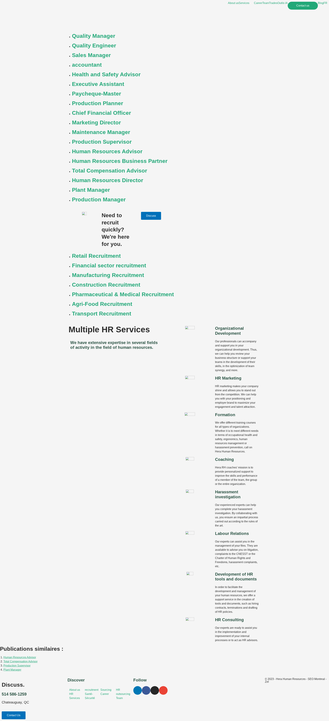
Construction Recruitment (106, 285)
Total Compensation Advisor (109, 171)
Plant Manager (91, 190)
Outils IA (282, 3)
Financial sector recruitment (109, 265)
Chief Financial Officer (101, 113)
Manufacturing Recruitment (108, 275)
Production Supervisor (102, 142)
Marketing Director (96, 122)
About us (233, 3)
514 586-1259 (14, 694)
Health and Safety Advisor (106, 74)
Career (258, 3)
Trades (273, 3)
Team (265, 3)
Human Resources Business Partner (119, 161)
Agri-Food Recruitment (102, 304)
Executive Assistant (98, 84)
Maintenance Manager (101, 132)
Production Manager (99, 199)
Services (244, 3)
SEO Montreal (316, 679)
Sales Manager (91, 55)
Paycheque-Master (96, 94)
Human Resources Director (107, 180)
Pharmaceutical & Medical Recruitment (123, 294)
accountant (87, 65)
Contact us (302, 5)
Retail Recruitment (96, 256)
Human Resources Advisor (107, 151)
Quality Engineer (94, 45)
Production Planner (97, 103)
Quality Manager (93, 36)
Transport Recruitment (101, 313)
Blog (321, 3)
